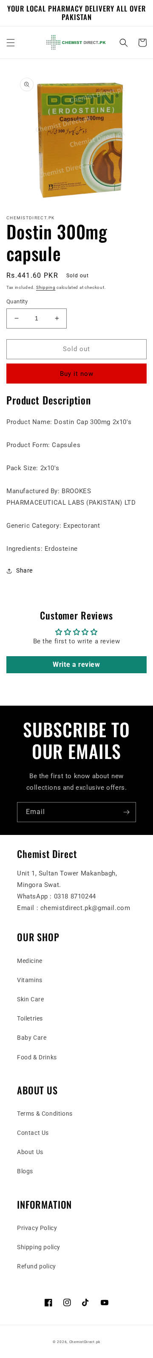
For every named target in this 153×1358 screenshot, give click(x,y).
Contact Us (33, 1132)
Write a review (76, 664)
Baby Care (31, 1037)
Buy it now (77, 374)
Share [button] (24, 570)
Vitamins (29, 980)
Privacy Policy (37, 1227)
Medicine (29, 960)
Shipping (46, 287)
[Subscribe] (126, 812)
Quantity (17, 301)
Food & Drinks (37, 1057)
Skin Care (30, 999)
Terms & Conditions (45, 1113)
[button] (10, 42)
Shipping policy (38, 1247)
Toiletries (30, 1018)
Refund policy (36, 1266)
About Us (30, 1152)
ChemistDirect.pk (84, 1342)
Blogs (25, 1171)
